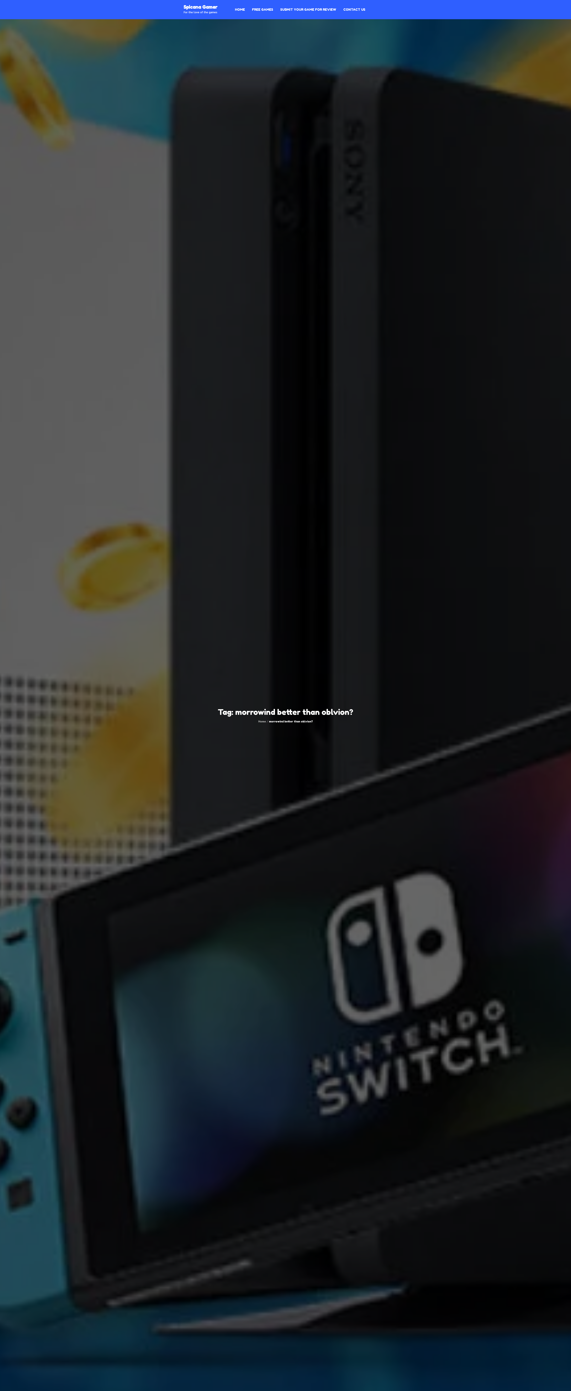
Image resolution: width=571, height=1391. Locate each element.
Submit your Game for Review (308, 9)
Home (240, 9)
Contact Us (354, 9)
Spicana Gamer (201, 7)
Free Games (262, 9)
